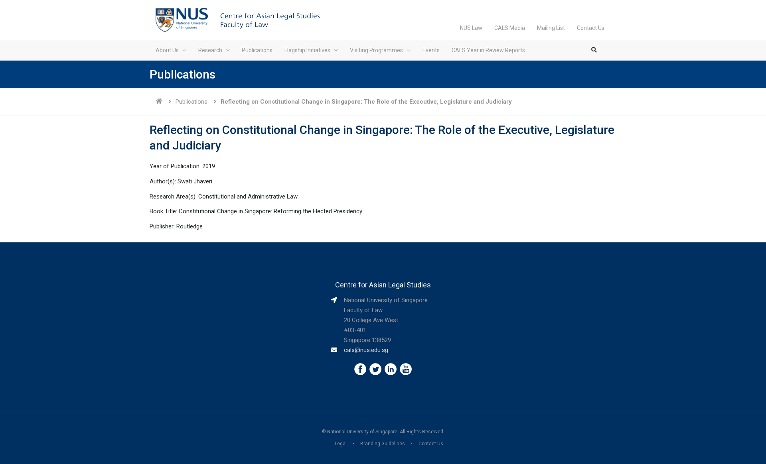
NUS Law (471, 28)
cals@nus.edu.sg (366, 350)
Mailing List (551, 28)
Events (431, 50)
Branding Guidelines (382, 443)
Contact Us (590, 28)
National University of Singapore (362, 432)
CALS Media (509, 28)
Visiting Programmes (376, 50)
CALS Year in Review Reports (488, 50)
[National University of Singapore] (182, 19)
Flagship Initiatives (307, 50)
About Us (167, 50)
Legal (341, 443)
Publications (257, 50)
